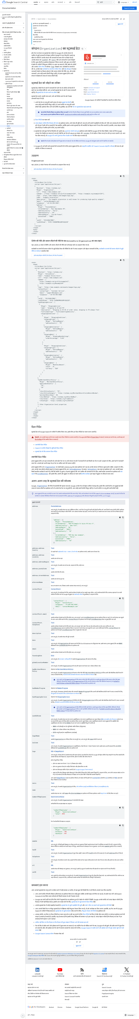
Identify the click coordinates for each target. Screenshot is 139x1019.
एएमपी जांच (105, 996)
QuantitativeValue (57, 797)
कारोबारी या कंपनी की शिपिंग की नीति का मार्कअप (67, 702)
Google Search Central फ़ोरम (44, 934)
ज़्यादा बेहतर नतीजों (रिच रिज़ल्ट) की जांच (46, 123)
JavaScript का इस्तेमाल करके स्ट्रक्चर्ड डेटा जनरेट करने (78, 114)
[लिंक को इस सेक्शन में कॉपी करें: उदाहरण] (40, 156)
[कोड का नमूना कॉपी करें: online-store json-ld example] (123, 260)
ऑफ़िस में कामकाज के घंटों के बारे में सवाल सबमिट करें (41, 990)
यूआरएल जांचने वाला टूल (72, 131)
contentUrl (97, 778)
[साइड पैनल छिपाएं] (23, 1015)
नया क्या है (60, 2)
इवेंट (70, 2)
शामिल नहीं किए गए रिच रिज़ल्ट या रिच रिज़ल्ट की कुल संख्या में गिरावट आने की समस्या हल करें (61, 922)
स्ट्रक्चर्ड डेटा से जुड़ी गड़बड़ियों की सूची (71, 905)
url (107, 778)
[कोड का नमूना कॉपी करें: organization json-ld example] (123, 176)
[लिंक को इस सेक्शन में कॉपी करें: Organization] (45, 161)
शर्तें (28, 1015)
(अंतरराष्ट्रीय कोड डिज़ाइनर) (109, 719)
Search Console (129, 8)
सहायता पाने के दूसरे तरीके (34, 996)
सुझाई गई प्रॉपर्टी (66, 102)
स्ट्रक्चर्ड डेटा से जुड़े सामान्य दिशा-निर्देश (82, 902)
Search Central (20, 2)
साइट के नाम (104, 793)
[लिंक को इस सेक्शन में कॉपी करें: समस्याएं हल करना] (50, 885)
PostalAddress (56, 506)
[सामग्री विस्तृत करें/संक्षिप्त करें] (50, 23)
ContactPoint (56, 589)
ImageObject (59, 751)
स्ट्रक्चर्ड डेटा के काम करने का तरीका (47, 92)
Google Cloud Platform (82, 1007)
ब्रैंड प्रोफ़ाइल (67, 69)
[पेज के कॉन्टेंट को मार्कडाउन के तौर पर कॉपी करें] (82, 48)
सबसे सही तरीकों (78, 594)
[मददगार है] (121, 19)
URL (52, 751)
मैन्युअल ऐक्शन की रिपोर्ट (89, 911)
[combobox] (105, 2)
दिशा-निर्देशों (38, 120)
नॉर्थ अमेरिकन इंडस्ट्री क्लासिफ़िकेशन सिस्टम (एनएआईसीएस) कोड (92, 786)
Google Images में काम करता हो (84, 769)
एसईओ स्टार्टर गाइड (69, 990)
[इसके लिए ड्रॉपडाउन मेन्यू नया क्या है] (65, 2)
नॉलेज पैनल (41, 67)
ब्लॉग (53, 2)
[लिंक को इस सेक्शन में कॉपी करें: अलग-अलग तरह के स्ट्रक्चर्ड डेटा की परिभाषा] (73, 481)
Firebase (68, 1007)
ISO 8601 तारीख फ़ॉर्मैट (65, 659)
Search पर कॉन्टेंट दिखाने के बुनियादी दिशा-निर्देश (49, 448)
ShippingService (63, 697)
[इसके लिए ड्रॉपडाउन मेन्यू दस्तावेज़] (40, 2)
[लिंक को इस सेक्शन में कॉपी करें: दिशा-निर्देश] (43, 427)
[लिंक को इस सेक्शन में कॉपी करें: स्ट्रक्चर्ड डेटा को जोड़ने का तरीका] (62, 83)
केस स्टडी (77, 2)
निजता (33, 1015)
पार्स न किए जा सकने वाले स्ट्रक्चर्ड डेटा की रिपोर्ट (98, 905)
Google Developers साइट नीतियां (36, 955)
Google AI (95, 1007)
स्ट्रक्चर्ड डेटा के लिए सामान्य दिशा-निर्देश (46, 451)
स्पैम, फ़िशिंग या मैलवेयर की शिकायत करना (38, 993)
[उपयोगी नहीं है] (123, 19)
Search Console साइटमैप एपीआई (104, 146)
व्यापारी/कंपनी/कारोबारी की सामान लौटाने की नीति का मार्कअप (78, 674)
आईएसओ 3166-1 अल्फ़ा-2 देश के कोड (68, 551)
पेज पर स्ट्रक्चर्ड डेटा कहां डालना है (82, 107)
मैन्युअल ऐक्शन (95, 437)
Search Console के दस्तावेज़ (72, 996)
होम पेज (33, 19)
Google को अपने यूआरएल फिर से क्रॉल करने (60, 135)
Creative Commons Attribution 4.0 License (68, 953)
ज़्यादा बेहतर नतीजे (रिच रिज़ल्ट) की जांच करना (113, 990)
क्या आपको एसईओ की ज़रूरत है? (73, 987)
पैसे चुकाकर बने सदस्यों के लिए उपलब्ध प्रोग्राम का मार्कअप (65, 693)
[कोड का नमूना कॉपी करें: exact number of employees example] (123, 807)
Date (52, 656)
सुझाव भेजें (120, 24)
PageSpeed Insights (108, 993)
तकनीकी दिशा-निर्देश (41, 445)
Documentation (9, 8)
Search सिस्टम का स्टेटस (71, 993)
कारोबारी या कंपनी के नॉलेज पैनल (52, 69)
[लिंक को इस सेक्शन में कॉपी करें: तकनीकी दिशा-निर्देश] (48, 457)
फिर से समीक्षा (38, 439)
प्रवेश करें (134, 2)
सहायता (46, 2)
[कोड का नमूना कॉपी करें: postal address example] (123, 517)
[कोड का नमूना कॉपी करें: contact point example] (123, 598)
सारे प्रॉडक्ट (104, 1007)
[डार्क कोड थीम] (120, 176)
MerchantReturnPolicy (65, 669)
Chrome (59, 1007)
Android (51, 1007)
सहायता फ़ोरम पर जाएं (33, 987)
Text (52, 548)
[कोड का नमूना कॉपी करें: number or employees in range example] (123, 825)
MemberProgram (62, 688)
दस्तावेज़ (36, 2)
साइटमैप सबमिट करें (88, 146)
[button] (12, 18)
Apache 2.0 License (98, 953)
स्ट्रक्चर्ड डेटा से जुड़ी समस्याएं (63, 911)
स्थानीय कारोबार (85, 474)
